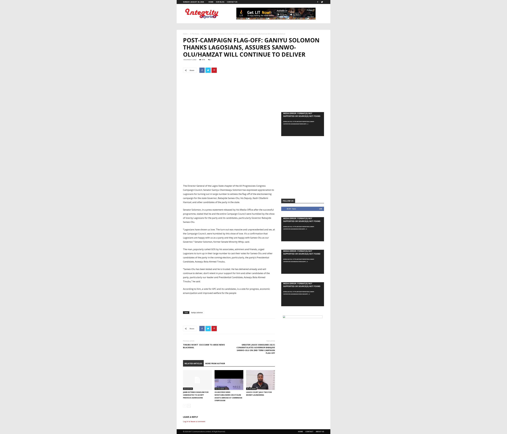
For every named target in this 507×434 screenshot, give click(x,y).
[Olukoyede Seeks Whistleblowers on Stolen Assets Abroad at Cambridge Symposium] (229, 380)
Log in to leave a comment (194, 421)
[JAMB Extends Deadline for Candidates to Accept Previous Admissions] (197, 380)
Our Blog (220, 2)
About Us (320, 431)
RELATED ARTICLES (193, 363)
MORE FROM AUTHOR (215, 363)
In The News (194, 34)
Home (210, 2)
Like (320, 209)
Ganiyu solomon (197, 312)
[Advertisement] (229, 177)
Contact (309, 431)
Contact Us (232, 2)
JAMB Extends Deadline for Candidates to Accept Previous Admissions (195, 395)
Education (188, 389)
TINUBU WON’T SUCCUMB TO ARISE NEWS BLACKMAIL (204, 346)
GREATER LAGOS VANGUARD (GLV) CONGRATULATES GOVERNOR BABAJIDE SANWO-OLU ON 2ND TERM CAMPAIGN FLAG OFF (255, 348)
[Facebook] (318, 2)
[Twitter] (322, 2)
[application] (302, 124)
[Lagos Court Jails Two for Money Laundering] (260, 380)
